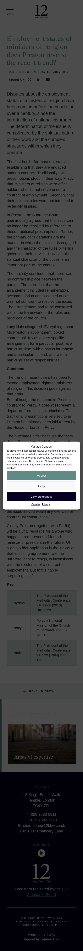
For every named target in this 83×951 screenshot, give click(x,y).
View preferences (41, 496)
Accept (41, 475)
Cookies (35, 504)
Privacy (46, 504)
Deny (41, 485)
